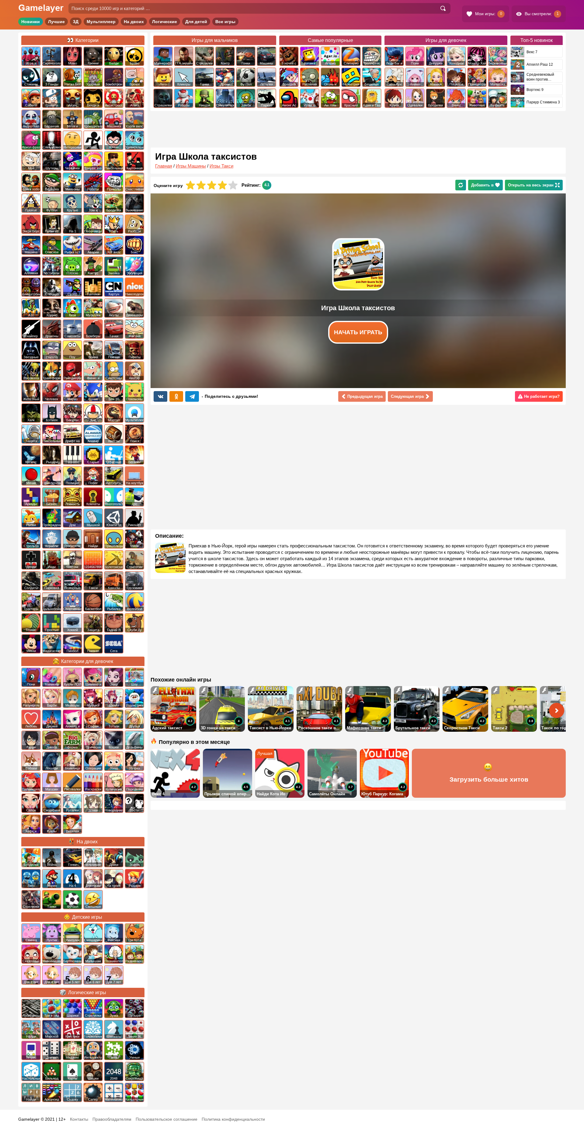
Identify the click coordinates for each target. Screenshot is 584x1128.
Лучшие (56, 21)
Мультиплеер (101, 21)
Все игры (225, 21)
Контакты (79, 1119)
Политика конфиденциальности (233, 1119)
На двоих (134, 21)
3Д (75, 21)
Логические (164, 21)
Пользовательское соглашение (166, 1119)
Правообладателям (111, 1119)
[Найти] (442, 8)
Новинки (30, 21)
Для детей (196, 21)
